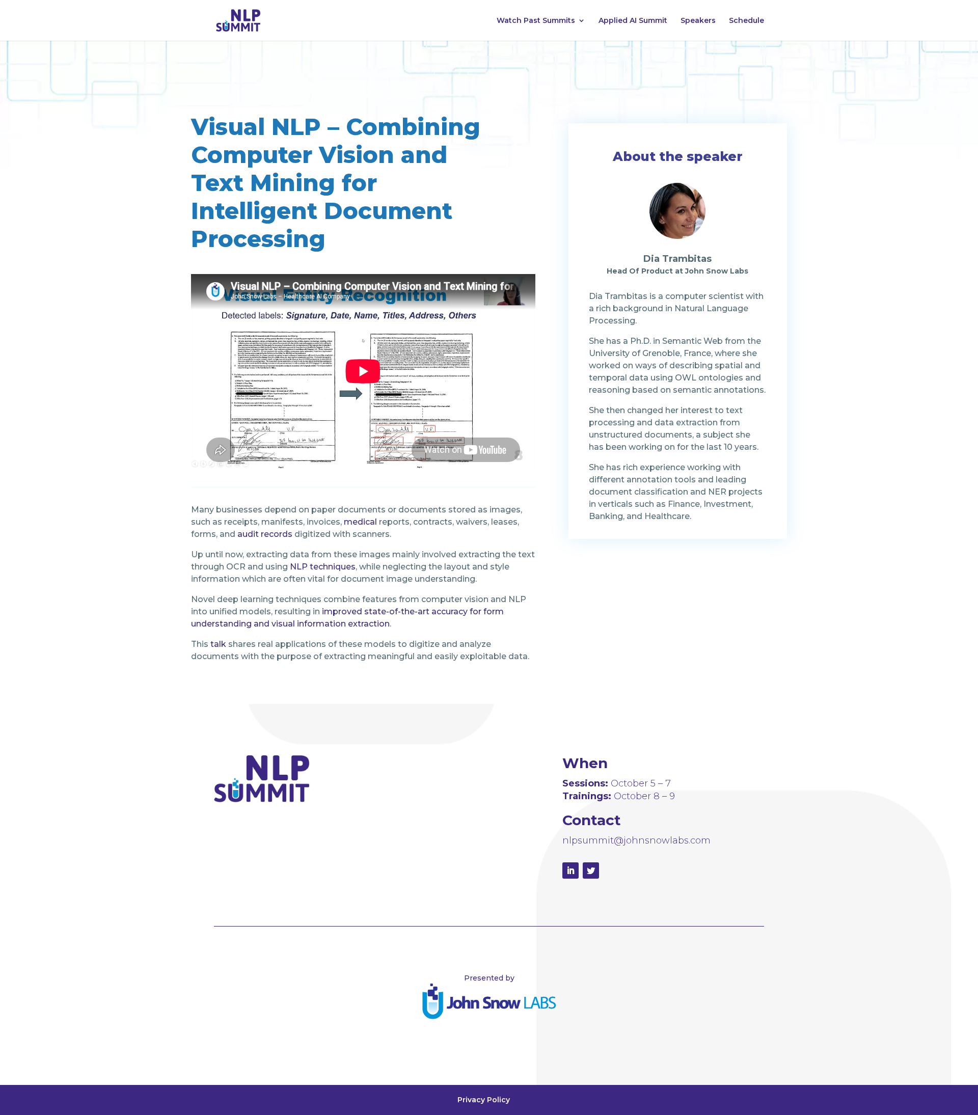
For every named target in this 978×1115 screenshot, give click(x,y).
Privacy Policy (483, 1099)
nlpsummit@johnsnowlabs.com (636, 840)
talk (218, 644)
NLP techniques (323, 567)
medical (360, 522)
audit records (264, 534)
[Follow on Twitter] (591, 870)
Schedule (746, 21)
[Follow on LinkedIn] (570, 870)
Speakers (698, 21)
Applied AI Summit (633, 21)
